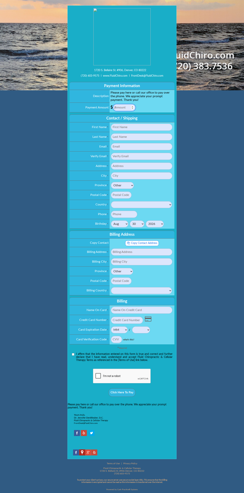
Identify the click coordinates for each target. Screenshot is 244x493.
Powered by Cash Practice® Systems (122, 490)
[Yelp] (84, 435)
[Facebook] (77, 435)
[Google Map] (82, 454)
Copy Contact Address (143, 243)
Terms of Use (113, 463)
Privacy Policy (130, 463)
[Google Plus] (88, 454)
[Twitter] (91, 435)
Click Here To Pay (122, 392)
